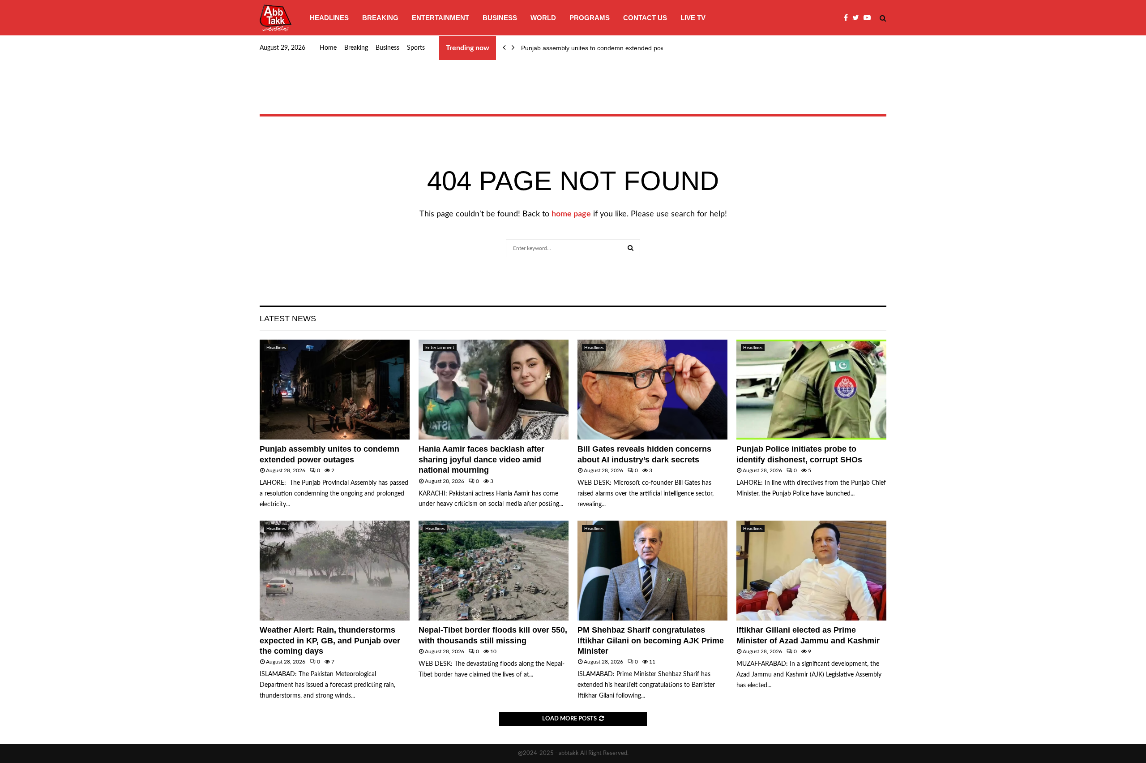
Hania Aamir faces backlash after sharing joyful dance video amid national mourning (481, 459)
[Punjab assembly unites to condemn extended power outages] (335, 390)
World (543, 18)
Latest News (288, 318)
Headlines (329, 18)
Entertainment (440, 18)
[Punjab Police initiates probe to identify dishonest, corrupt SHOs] (811, 390)
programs (589, 18)
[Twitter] (858, 18)
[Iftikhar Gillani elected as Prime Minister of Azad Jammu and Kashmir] (811, 571)
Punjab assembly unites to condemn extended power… (599, 48)
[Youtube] (869, 18)
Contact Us (645, 18)
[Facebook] (848, 18)
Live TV (693, 18)
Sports (416, 48)
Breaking (380, 18)
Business (500, 18)
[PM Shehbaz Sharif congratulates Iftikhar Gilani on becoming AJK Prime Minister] (652, 571)
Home (328, 48)
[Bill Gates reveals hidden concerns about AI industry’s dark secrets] (652, 390)
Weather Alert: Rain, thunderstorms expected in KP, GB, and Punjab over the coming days (330, 640)
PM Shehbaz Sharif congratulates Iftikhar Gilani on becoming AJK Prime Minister (650, 640)
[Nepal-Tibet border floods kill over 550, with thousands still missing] (494, 571)
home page (571, 214)
